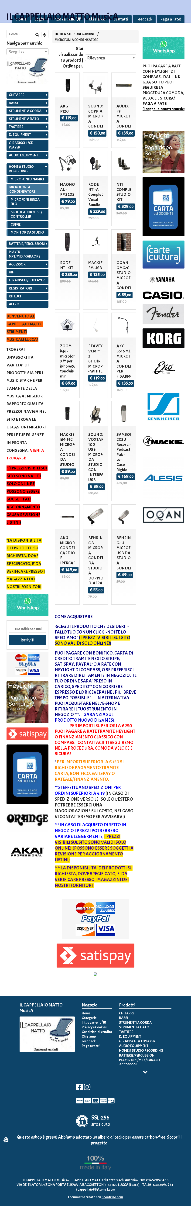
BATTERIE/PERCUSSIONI (27, 243)
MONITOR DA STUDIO (27, 232)
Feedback (144, 19)
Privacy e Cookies (94, 1027)
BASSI (13, 103)
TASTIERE (16, 126)
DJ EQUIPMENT (20, 134)
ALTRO (14, 304)
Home (86, 1013)
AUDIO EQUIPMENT (23, 155)
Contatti (120, 19)
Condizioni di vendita (97, 1032)
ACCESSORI (18, 264)
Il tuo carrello (92, 1022)
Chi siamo (89, 1036)
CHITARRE (16, 95)
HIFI (11, 272)
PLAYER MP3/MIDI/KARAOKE (24, 254)
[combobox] (110, 58)
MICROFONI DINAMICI (27, 179)
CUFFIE (15, 224)
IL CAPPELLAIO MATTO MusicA (62, 17)
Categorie (89, 1018)
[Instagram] (87, 1088)
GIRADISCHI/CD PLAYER (27, 280)
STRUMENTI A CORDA (25, 111)
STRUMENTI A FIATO (24, 119)
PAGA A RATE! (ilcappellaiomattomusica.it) (166, 106)
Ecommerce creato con (95, 1197)
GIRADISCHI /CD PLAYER (21, 145)
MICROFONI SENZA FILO (25, 201)
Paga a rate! (170, 19)
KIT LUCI (15, 296)
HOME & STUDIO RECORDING (75, 34)
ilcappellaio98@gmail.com (95, 1189)
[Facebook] (79, 1088)
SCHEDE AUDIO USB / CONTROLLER (26, 214)
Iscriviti (27, 640)
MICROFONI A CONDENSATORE (76, 40)
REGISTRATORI (20, 288)
